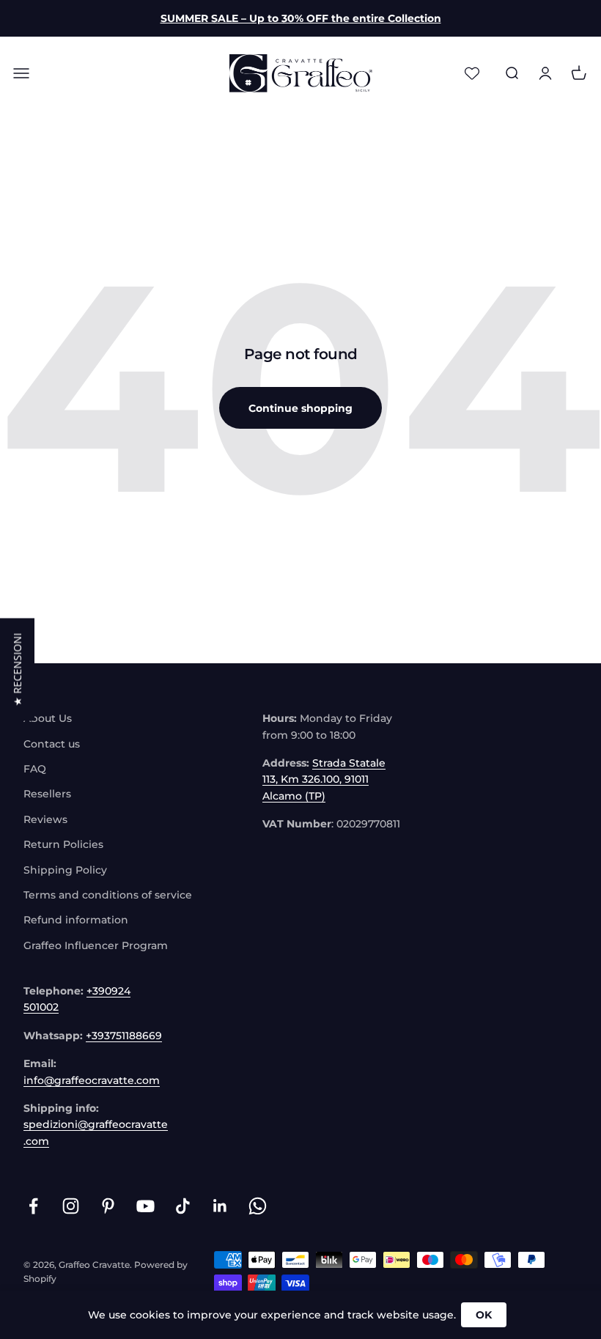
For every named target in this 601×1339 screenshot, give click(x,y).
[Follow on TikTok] (183, 1206)
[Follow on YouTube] (145, 1206)
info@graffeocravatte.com (91, 1080)
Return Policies (63, 844)
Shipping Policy (65, 870)
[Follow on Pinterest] (108, 1206)
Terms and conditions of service (107, 894)
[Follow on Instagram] (71, 1206)
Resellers (47, 793)
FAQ (34, 768)
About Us (47, 718)
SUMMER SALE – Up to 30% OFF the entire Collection (301, 18)
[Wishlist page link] (472, 73)
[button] (17, 670)
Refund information (75, 919)
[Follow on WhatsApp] (258, 1206)
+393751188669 (124, 1035)
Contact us (51, 743)
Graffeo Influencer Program (95, 945)
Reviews (45, 819)
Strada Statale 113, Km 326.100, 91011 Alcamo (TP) (324, 779)
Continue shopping (300, 408)
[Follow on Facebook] (33, 1206)
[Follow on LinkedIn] (220, 1206)
